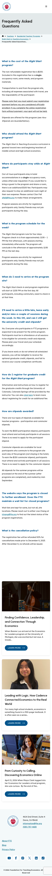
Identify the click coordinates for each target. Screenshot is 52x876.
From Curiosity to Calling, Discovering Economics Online (23, 773)
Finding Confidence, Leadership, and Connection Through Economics (25, 622)
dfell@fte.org (8, 198)
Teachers (10, 36)
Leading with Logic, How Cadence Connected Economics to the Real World (26, 700)
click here (28, 395)
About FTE (7, 841)
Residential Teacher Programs (28, 36)
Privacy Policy (8, 849)
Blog (4, 845)
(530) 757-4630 (30, 827)
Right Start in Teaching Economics (15, 39)
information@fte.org (32, 823)
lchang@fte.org (9, 514)
